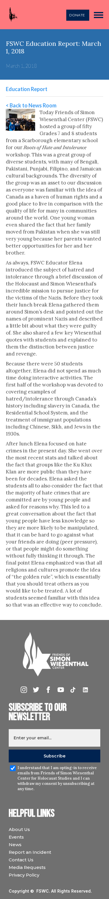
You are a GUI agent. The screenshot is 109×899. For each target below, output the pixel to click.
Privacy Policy (24, 875)
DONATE (77, 15)
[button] (98, 15)
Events (16, 837)
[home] (12, 14)
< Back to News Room (31, 105)
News (15, 844)
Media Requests (27, 867)
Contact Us (21, 860)
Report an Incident (30, 852)
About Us (19, 829)
